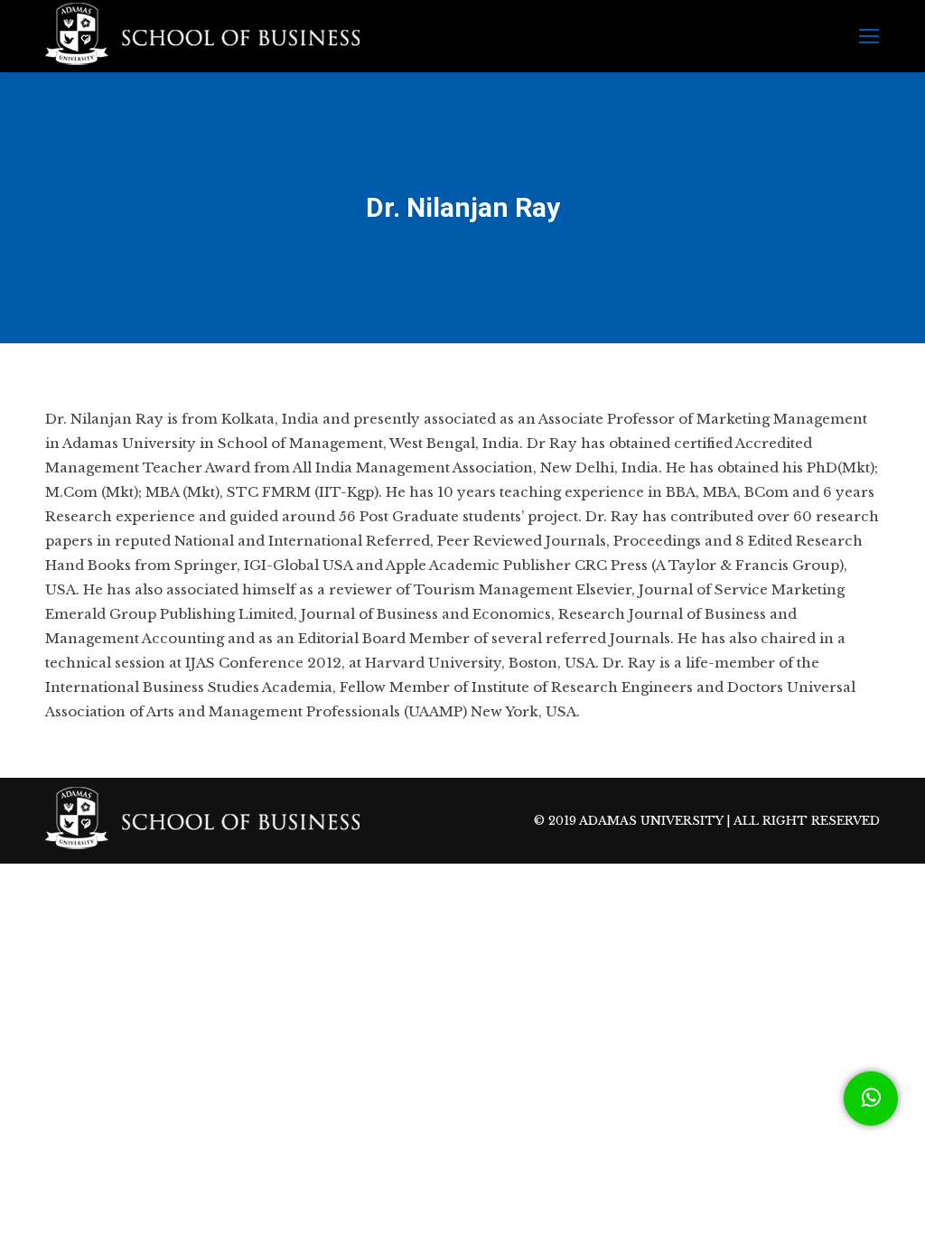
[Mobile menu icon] (869, 36)
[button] (871, 1098)
